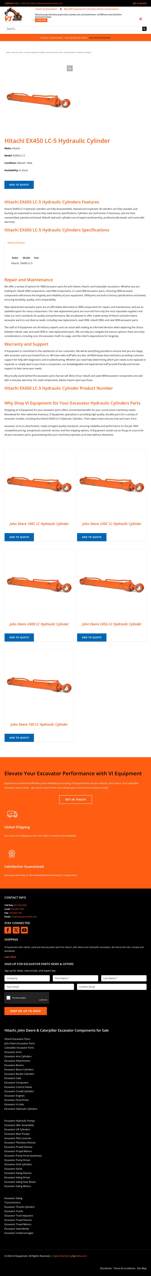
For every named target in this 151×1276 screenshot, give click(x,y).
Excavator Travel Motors (17, 1224)
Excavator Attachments (17, 1060)
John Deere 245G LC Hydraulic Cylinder (111, 624)
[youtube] (24, 930)
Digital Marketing (62, 1256)
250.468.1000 (17, 909)
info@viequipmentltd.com (49, 3)
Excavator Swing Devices (18, 1173)
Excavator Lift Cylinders (17, 1129)
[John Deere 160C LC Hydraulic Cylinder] (39, 451)
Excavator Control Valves (18, 1087)
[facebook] (7, 930)
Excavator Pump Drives (17, 1160)
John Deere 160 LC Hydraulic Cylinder (39, 724)
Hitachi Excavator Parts (17, 1039)
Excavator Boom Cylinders (18, 1069)
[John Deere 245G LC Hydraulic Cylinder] (111, 551)
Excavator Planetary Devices (20, 1142)
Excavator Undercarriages (18, 1233)
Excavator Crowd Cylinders (19, 1091)
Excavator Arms (13, 1052)
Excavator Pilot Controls (17, 1138)
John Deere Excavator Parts (19, 1043)
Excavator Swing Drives (17, 1177)
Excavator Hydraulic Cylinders (20, 1108)
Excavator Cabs (12, 1078)
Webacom (81, 1256)
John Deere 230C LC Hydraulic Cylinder (111, 523)
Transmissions (12, 1202)
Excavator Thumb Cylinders (19, 1207)
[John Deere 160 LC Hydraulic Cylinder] (39, 651)
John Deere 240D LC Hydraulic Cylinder (39, 624)
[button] (70, 68)
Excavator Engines (14, 1095)
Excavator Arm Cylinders (18, 1056)
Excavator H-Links (14, 1104)
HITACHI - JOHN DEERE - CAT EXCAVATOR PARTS (64, 37)
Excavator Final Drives (16, 1100)
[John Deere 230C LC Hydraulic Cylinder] (111, 451)
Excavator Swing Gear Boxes (20, 1181)
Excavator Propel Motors (18, 1151)
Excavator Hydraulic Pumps (19, 1120)
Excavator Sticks (13, 1168)
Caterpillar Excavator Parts (19, 1047)
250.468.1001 (15, 912)
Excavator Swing (13, 1198)
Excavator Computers (16, 1082)
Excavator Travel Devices (18, 1220)
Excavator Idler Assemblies (19, 1125)
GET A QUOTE (140, 3)
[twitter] (16, 930)
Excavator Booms (14, 1065)
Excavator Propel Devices (18, 1147)
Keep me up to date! (25, 1011)
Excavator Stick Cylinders (18, 1164)
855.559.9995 (20, 905)
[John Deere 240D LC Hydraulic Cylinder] (39, 551)
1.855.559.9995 (27, 3)
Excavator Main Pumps (17, 1133)
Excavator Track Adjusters (18, 1215)
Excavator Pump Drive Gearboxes (23, 1155)
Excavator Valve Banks (16, 1228)
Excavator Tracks (13, 1211)
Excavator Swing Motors (17, 1186)
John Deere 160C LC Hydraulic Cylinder (39, 523)
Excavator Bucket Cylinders (19, 1074)
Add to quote (19, 184)
